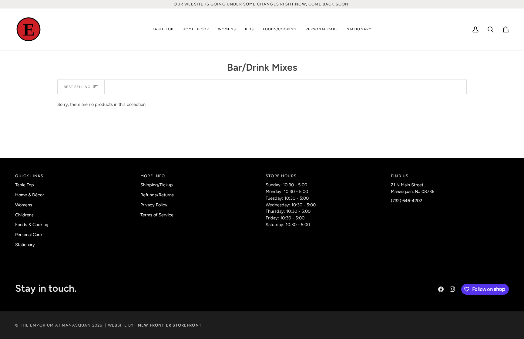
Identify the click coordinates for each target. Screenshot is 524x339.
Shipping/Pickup (156, 185)
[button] (163, 29)
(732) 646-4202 (406, 200)
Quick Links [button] (29, 176)
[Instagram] (452, 289)
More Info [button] (152, 176)
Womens (23, 205)
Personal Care (28, 234)
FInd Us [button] (399, 176)
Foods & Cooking (32, 224)
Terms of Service (156, 215)
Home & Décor (29, 195)
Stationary (25, 244)
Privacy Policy (153, 205)
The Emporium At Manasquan (55, 325)
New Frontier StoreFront (169, 325)
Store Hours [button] (281, 176)
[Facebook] (441, 289)
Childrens (24, 215)
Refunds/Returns (157, 195)
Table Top (24, 185)
